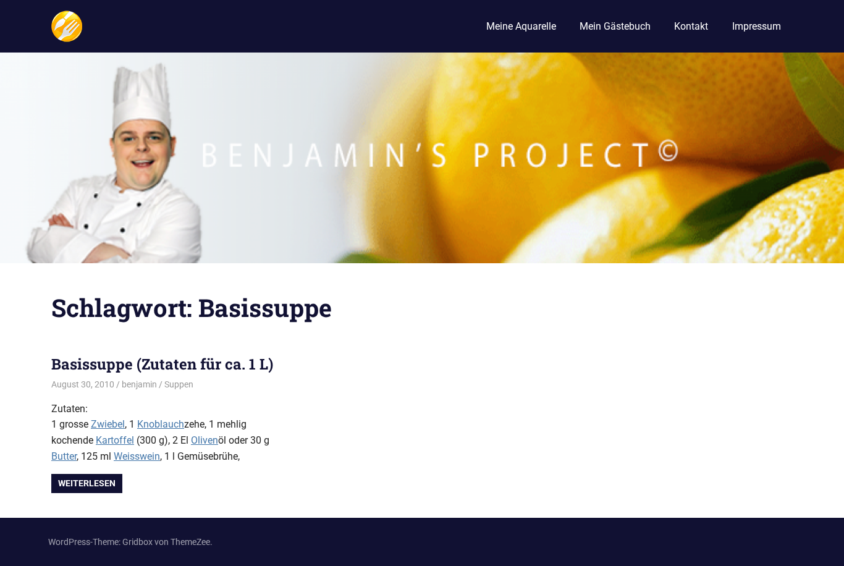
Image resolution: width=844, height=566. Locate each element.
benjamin (139, 384)
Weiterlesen (87, 483)
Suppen (178, 384)
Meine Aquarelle (521, 26)
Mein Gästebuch (615, 26)
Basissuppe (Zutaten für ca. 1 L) (162, 364)
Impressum (756, 26)
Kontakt (691, 26)
